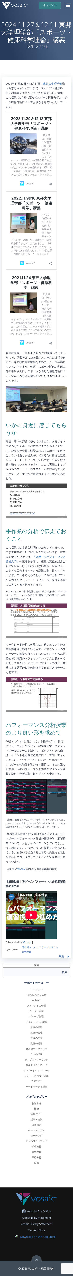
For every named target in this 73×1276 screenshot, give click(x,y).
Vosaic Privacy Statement (36, 1224)
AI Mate (36, 1000)
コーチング (36, 1135)
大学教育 (26, 951)
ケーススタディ (50, 947)
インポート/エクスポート (36, 1070)
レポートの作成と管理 (36, 1075)
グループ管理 (36, 1016)
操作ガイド (36, 1114)
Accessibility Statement (36, 1218)
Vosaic (21, 869)
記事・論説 (36, 1119)
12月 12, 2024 (36, 46)
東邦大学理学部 (52, 83)
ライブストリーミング (36, 1059)
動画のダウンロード (36, 1065)
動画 (36, 1162)
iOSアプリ (36, 1081)
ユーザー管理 (36, 1011)
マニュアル (36, 989)
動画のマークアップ (36, 1048)
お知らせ (36, 1103)
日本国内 (26, 947)
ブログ (36, 947)
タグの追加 (36, 1054)
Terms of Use (36, 1230)
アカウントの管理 (36, 1005)
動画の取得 (36, 1027)
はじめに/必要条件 (37, 994)
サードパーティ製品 (36, 1086)
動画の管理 (36, 1032)
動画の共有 (36, 1038)
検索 (36, 965)
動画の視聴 (36, 1043)
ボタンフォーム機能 (36, 1021)
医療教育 (36, 1157)
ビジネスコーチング (36, 1141)
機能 (36, 1108)
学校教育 (36, 1146)
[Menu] (67, 5)
